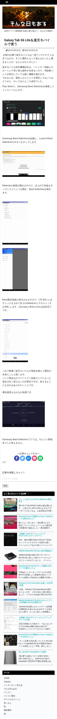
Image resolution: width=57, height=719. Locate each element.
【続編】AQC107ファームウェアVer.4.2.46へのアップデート (32, 535)
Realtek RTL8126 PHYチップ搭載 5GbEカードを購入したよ (35, 567)
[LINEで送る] (40, 458)
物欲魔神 (7, 710)
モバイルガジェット (12, 699)
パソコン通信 (9, 696)
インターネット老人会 (13, 685)
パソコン (7, 692)
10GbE (6, 678)
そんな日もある (10, 689)
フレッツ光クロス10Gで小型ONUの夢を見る (35, 500)
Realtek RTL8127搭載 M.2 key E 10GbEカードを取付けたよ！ (36, 517)
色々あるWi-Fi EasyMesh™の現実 (32, 652)
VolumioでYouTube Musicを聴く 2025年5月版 (36, 584)
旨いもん (7, 703)
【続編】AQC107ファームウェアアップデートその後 (35, 618)
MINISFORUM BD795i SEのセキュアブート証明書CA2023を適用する (35, 601)
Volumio (7, 682)
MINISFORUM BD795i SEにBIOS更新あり (36, 551)
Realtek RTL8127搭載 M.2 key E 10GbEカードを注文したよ (36, 635)
